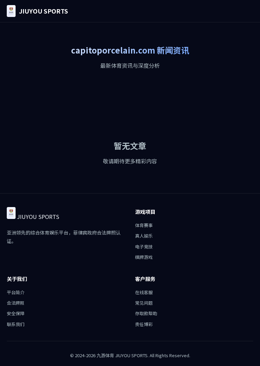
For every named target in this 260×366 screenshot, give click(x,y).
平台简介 (15, 292)
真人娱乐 (144, 235)
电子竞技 (144, 246)
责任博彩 (144, 324)
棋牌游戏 (144, 257)
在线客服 (144, 292)
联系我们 (15, 324)
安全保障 (15, 313)
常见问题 (144, 303)
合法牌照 (15, 303)
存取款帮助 (146, 313)
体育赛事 (144, 225)
